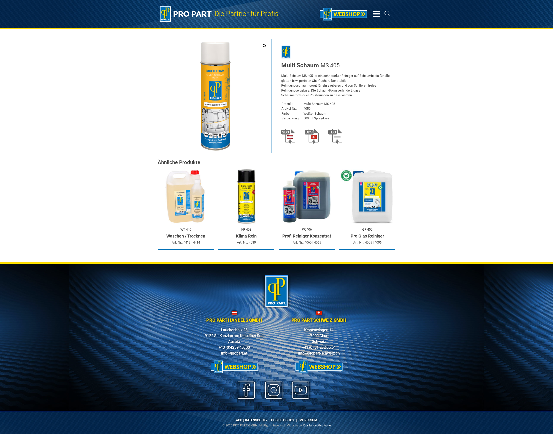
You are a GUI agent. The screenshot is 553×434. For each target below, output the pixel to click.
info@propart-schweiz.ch (319, 353)
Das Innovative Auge (317, 425)
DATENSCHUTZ (256, 420)
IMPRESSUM (308, 420)
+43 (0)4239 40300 (234, 347)
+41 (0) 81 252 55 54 (319, 347)
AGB (239, 420)
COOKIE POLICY (282, 420)
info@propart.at (234, 353)
